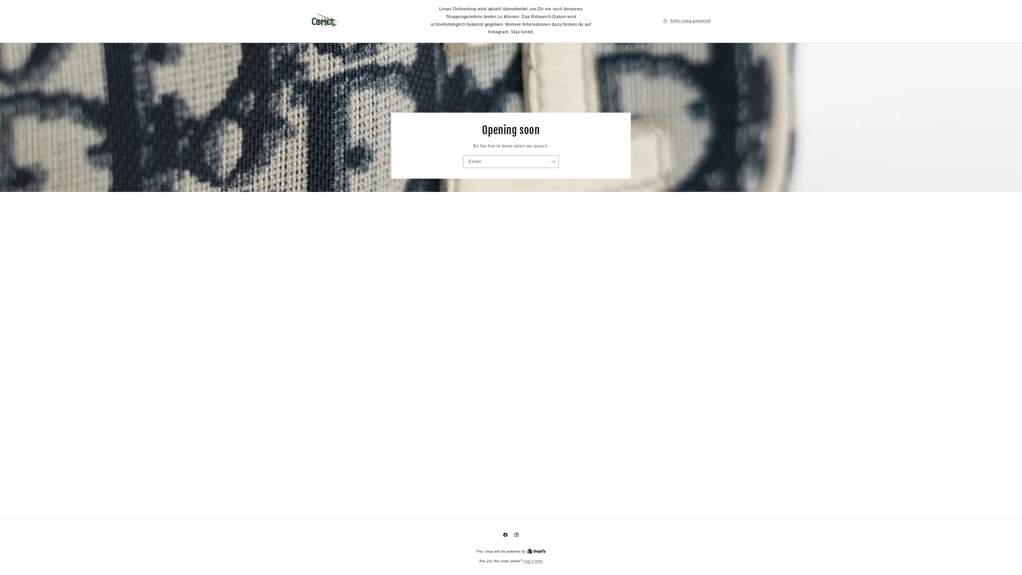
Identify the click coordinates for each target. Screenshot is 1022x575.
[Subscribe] (553, 161)
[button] (687, 20)
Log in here (533, 561)
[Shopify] (536, 551)
